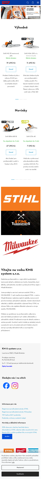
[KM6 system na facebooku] (6, 385)
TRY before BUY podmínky (11, 415)
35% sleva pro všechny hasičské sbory (15, 427)
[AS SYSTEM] (31, 127)
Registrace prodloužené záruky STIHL (15, 409)
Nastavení (20, 467)
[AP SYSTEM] (31, 44)
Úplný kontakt (7, 366)
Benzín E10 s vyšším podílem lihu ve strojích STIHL (19, 433)
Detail (11, 69)
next (39, 51)
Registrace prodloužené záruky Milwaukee (17, 412)
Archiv (7, 436)
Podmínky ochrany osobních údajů (14, 418)
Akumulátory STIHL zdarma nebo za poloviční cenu (20, 430)
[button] (7, 12)
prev (2, 51)
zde (13, 462)
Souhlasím (20, 474)
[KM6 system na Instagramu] (15, 385)
